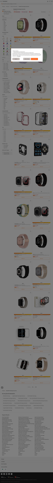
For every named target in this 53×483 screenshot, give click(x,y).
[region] (27, 55)
